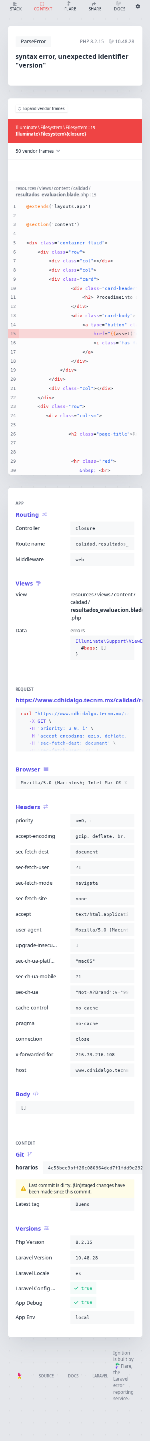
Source (46, 1376)
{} (103, 647)
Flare (126, 1366)
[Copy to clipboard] (127, 528)
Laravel (100, 1376)
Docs (73, 1376)
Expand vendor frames (44, 108)
